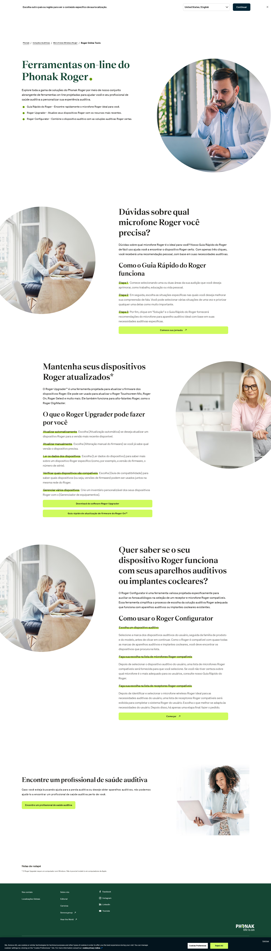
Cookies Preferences (197, 945)
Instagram (106, 898)
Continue (265, 941)
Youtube (106, 911)
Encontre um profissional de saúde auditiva (48, 805)
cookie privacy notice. (91, 948)
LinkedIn (106, 904)
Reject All (219, 945)
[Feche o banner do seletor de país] (267, 7)
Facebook (106, 891)
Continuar (241, 7)
